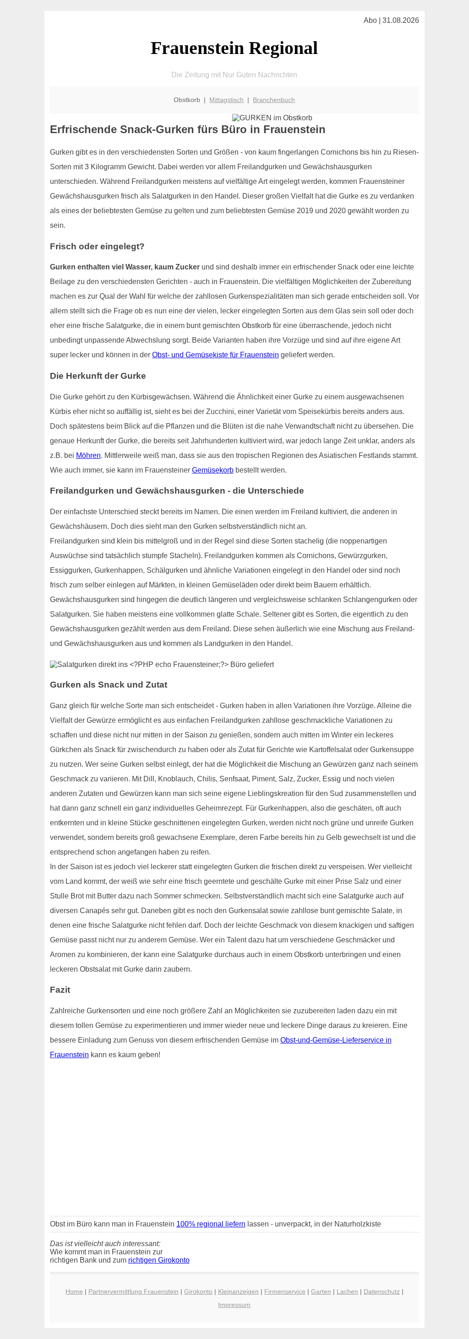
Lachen (347, 1291)
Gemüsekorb (213, 470)
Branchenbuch (274, 99)
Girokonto (198, 1291)
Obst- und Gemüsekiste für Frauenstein (215, 355)
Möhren (88, 455)
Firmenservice (284, 1291)
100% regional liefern (210, 1224)
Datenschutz (382, 1291)
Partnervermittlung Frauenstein (133, 1291)
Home (74, 1291)
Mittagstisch (226, 99)
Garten (321, 1291)
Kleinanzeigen (238, 1291)
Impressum (234, 1304)
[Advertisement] (234, 1141)
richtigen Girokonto (159, 1260)
